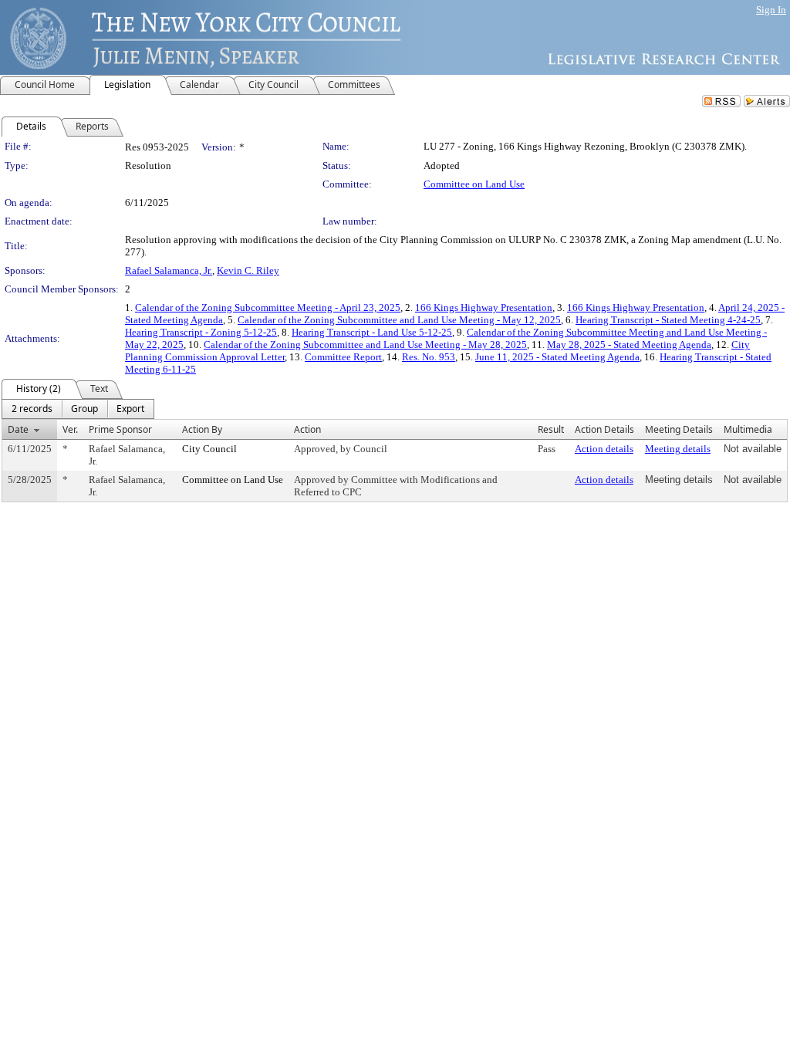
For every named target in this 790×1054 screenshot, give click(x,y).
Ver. (70, 429)
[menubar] (78, 409)
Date (18, 429)
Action (307, 429)
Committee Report (343, 357)
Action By (202, 429)
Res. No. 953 (428, 357)
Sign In (771, 9)
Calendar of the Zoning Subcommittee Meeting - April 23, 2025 (267, 307)
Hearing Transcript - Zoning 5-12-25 (201, 332)
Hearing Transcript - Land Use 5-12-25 (372, 332)
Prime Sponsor (120, 429)
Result (551, 429)
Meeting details (678, 448)
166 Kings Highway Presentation (483, 307)
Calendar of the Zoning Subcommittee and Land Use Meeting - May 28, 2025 (365, 344)
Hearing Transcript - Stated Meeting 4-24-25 (668, 320)
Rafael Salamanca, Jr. (168, 270)
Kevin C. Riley (248, 270)
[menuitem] (32, 409)
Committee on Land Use (474, 184)
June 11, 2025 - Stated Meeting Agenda (557, 357)
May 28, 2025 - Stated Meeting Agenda (629, 344)
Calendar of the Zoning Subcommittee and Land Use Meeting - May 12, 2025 (399, 320)
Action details (604, 448)
